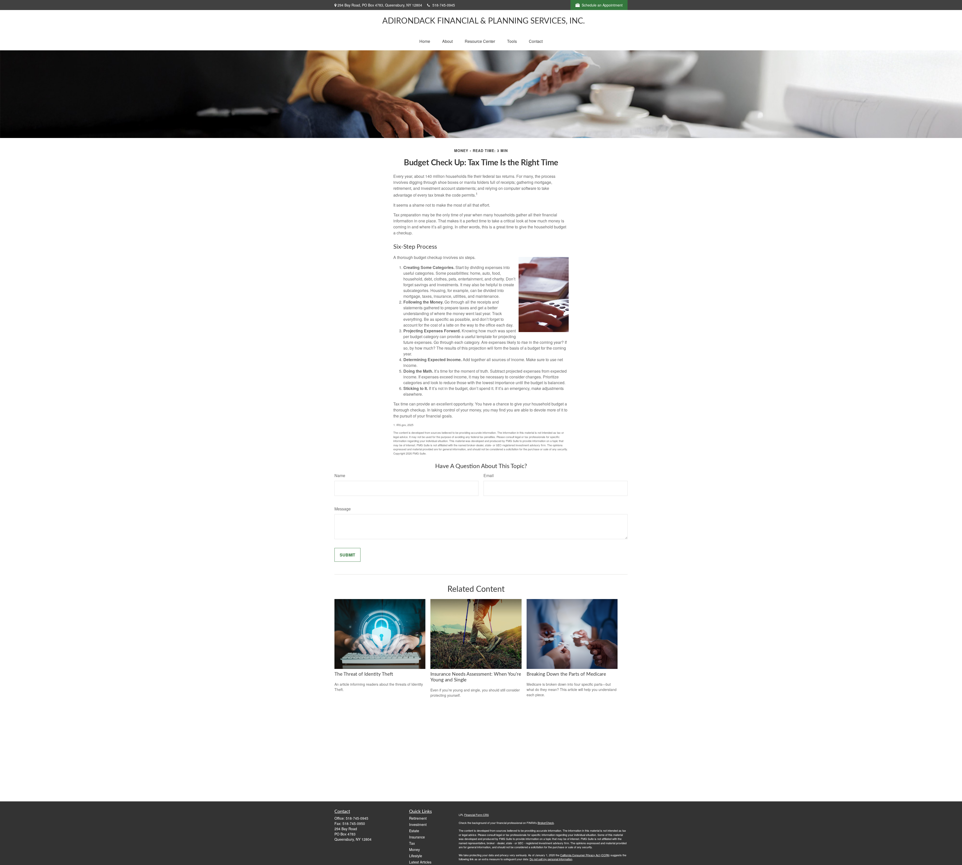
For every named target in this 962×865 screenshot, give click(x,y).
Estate (414, 830)
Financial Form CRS (476, 815)
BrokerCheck (546, 823)
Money (414, 849)
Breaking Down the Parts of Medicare (566, 674)
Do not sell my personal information (551, 859)
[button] (424, 41)
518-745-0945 (443, 5)
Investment (418, 824)
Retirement (418, 818)
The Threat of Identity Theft (363, 674)
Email (489, 475)
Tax (412, 843)
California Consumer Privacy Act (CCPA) (585, 855)
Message (342, 509)
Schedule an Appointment (602, 5)
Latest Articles (420, 861)
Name (339, 475)
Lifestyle (415, 855)
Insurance (417, 836)
